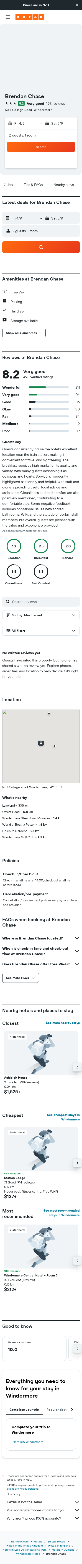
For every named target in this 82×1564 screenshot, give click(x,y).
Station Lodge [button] (14, 1178)
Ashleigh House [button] (15, 1078)
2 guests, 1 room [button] (22, 135)
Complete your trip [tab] (24, 1410)
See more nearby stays (63, 1023)
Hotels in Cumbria (63, 1549)
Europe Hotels (56, 1541)
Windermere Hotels (28, 1553)
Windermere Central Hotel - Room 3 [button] (31, 1275)
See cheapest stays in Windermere (63, 1117)
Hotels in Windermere (28, 1442)
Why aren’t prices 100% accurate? (34, 1518)
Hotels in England (59, 1545)
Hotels (38, 1541)
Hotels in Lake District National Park (24, 1549)
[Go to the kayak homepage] (29, 17)
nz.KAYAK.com (19, 1541)
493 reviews (55, 103)
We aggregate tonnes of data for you (36, 1510)
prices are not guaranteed (22, 1488)
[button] (77, 5)
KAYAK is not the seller (24, 1502)
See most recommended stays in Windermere (61, 1212)
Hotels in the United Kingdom (24, 1545)
